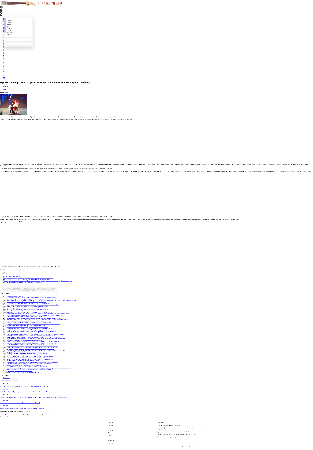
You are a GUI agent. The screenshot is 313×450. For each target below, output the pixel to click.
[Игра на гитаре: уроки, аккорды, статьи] (31, 5)
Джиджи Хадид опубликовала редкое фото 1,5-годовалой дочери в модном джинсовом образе (33, 341)
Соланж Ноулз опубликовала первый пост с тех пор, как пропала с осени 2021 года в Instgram (33, 362)
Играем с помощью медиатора (11, 276)
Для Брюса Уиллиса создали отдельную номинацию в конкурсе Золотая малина (29, 363)
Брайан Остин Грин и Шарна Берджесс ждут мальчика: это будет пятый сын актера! (26, 279)
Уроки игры (6, 378)
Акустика (110, 428)
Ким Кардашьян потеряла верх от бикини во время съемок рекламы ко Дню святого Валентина (33, 337)
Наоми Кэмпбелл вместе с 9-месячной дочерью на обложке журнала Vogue (27, 327)
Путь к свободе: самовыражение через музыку (46, 288)
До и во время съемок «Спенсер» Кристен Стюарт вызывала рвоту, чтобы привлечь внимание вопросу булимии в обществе (37, 281)
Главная (5, 86)
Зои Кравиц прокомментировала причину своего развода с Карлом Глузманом (28, 303)
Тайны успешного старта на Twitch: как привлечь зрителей (14, 289)
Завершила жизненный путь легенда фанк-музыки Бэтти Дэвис (24, 340)
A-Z (4, 77)
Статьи (110, 438)
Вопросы (110, 430)
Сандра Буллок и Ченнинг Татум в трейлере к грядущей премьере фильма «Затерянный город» (33, 354)
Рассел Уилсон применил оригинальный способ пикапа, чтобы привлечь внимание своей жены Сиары (35, 334)
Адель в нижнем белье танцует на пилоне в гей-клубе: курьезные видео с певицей (30, 328)
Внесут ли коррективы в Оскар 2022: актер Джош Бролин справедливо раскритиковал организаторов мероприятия (39, 330)
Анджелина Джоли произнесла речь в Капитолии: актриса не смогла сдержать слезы (30, 349)
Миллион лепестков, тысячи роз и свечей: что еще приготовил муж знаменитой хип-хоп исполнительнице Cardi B (38, 313)
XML (8, 416)
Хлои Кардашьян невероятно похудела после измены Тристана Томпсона (27, 357)
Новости (5, 383)
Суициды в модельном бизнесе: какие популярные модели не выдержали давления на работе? (33, 305)
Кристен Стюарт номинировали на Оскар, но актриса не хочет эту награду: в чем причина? (32, 356)
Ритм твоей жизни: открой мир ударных (34, 289)
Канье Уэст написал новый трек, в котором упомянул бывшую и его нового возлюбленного (32, 346)
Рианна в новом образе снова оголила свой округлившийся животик (26, 325)
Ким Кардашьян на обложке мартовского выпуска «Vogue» (23, 360)
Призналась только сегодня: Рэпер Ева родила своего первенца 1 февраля (27, 353)
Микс (4, 89)
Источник (3, 269)
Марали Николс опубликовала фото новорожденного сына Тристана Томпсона (29, 309)
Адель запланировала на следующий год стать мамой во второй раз (25, 344)
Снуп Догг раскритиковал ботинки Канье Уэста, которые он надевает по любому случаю (31, 343)
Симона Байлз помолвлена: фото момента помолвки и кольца (24, 310)
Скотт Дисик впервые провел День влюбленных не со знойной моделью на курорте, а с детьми (33, 318)
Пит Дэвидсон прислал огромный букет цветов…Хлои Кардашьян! (25, 316)
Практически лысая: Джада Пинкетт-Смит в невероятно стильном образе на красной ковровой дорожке (36, 350)
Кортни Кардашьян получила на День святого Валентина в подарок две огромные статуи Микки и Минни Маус (38, 319)
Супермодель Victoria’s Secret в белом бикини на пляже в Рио (24, 352)
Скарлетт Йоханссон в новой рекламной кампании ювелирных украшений (27, 306)
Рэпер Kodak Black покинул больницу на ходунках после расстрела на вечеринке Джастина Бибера (34, 315)
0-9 (4, 78)
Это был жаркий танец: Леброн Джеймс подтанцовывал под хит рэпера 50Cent (28, 322)
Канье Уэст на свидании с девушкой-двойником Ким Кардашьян (24, 365)
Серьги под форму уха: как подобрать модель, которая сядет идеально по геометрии (19, 288)
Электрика (111, 443)
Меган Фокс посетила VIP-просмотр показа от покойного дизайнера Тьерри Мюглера (30, 359)
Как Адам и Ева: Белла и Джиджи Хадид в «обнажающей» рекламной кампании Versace (28, 278)
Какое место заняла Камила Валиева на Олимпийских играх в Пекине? (23, 282)
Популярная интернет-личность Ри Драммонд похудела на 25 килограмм (27, 366)
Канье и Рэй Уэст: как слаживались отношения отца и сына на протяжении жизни (29, 312)
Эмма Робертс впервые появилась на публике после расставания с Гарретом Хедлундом (31, 331)
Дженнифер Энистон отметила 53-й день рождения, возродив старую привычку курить (31, 335)
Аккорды (110, 425)
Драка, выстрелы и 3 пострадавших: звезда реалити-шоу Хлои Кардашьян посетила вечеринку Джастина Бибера (38, 332)
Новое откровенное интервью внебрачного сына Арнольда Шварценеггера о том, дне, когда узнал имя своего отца (39, 368)
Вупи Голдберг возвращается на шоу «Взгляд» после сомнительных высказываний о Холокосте (33, 324)
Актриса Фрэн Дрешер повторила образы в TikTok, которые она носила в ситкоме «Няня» (32, 347)
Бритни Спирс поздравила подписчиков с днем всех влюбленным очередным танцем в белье (33, 308)
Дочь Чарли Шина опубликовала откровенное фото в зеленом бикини (26, 321)
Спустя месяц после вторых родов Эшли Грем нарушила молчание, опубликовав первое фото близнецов (36, 338)
